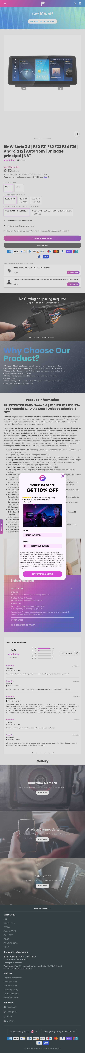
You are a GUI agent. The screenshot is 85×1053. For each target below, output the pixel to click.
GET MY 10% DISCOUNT (42, 574)
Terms (22, 568)
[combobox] (26, 546)
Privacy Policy (55, 566)
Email (25, 531)
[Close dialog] (63, 476)
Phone (25, 542)
